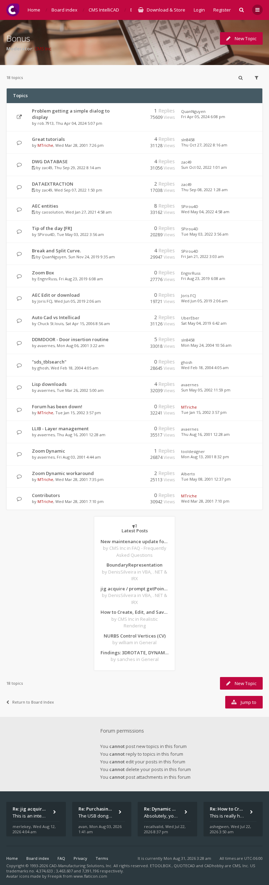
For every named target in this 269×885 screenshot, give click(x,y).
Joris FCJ (44, 301)
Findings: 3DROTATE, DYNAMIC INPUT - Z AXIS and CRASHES (134, 652)
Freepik (55, 876)
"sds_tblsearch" (49, 362)
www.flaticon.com (90, 876)
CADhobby (214, 865)
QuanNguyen (193, 111)
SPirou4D (189, 206)
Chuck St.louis (50, 323)
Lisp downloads (49, 384)
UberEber (190, 318)
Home (12, 858)
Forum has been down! (57, 406)
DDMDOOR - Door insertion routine (70, 339)
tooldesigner (193, 451)
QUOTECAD (185, 865)
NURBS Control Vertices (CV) (135, 636)
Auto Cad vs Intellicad (56, 317)
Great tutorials (48, 139)
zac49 (47, 167)
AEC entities (45, 206)
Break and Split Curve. (56, 250)
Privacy (80, 858)
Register (222, 10)
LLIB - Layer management (60, 428)
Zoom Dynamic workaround (63, 473)
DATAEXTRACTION (52, 184)
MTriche (45, 145)
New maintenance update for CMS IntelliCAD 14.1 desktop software (134, 541)
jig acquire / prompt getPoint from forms (134, 588)
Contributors (46, 495)
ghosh (43, 367)
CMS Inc (43, 48)
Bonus (18, 38)
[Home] (12, 9)
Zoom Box (43, 272)
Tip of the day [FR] (52, 228)
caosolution (52, 212)
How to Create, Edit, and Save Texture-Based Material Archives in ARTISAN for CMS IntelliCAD (134, 612)
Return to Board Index (33, 702)
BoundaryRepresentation (134, 565)
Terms (102, 858)
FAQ (61, 858)
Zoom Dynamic (48, 451)
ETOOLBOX (161, 865)
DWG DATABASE (50, 161)
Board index (37, 858)
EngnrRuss (47, 278)
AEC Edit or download (56, 295)
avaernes (46, 345)
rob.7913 (45, 123)
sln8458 (188, 139)
